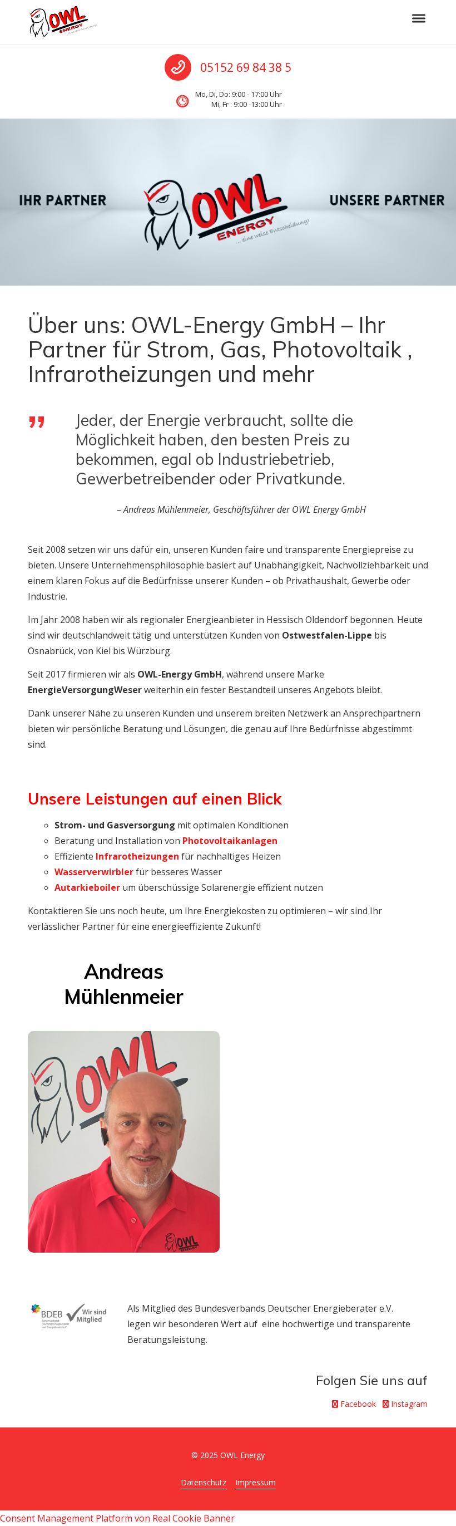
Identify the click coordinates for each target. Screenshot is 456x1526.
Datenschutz (203, 1482)
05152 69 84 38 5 (245, 67)
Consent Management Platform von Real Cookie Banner (117, 1518)
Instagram (408, 1404)
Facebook (357, 1404)
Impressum (255, 1482)
